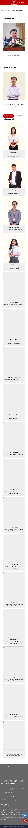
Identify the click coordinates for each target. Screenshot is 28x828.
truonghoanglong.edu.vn (11, 795)
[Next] (25, 41)
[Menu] (2, 2)
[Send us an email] (7, 805)
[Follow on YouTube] (9, 805)
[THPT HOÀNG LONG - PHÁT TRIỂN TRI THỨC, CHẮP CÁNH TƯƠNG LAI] (14, 3)
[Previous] (2, 41)
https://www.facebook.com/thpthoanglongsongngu (13, 800)
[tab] (8, 116)
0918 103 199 (21, 2)
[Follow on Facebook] (2, 805)
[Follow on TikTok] (5, 805)
